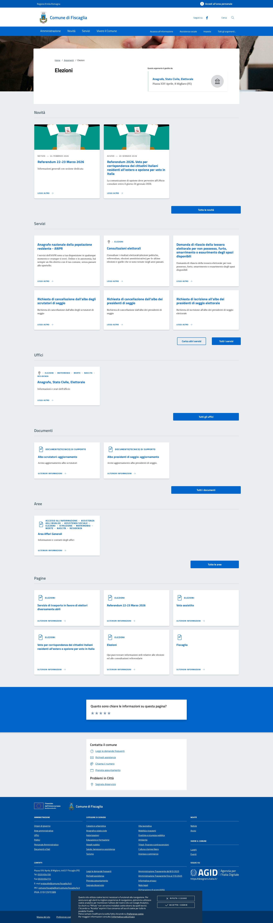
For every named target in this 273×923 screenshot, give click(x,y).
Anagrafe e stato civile (96, 830)
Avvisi (193, 830)
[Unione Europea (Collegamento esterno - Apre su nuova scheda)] (48, 806)
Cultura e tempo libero (148, 849)
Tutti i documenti (206, 490)
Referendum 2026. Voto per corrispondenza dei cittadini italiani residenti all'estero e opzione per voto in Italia (136, 167)
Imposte (207, 31)
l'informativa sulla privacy (123, 916)
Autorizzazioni (92, 835)
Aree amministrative (43, 830)
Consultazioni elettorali (124, 248)
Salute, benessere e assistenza (100, 849)
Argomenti (69, 60)
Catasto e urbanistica (96, 826)
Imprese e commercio (148, 854)
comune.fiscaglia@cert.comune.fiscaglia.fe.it (59, 888)
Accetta (178, 904)
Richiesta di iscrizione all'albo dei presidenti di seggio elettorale (200, 300)
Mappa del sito (43, 917)
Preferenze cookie (135, 913)
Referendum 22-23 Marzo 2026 (61, 161)
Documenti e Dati (42, 849)
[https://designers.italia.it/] (215, 872)
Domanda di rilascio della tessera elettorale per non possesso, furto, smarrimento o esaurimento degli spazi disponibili (204, 250)
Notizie (194, 826)
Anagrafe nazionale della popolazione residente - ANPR (64, 246)
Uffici (36, 835)
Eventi (194, 854)
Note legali (143, 885)
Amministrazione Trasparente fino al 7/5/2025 (160, 876)
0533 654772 (44, 879)
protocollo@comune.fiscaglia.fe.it (56, 883)
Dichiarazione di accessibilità (151, 890)
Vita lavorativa (145, 826)
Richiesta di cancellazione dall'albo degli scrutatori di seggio (66, 300)
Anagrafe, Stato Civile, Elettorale (173, 79)
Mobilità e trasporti (147, 830)
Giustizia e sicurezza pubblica (151, 835)
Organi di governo (42, 826)
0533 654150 (44, 874)
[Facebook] (206, 17)
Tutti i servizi (226, 341)
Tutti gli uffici (206, 417)
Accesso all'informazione (161, 31)
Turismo (90, 854)
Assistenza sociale (188, 31)
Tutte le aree (214, 564)
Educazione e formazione (97, 840)
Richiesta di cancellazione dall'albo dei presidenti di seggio (135, 300)
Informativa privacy (147, 880)
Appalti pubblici (93, 844)
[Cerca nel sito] (232, 17)
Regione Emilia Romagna (48, 4)
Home (57, 60)
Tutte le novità (206, 210)
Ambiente (142, 840)
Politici (37, 840)
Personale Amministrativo (46, 844)
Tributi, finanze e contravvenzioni (153, 844)
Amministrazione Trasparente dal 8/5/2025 (158, 871)
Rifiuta (178, 898)
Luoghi (194, 849)
